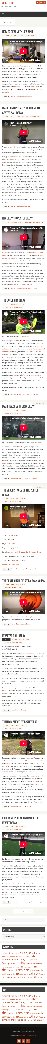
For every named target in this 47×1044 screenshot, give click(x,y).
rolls (40, 970)
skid (27, 375)
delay (22, 96)
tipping (42, 974)
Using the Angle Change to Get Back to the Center (24, 552)
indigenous (25, 902)
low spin (27, 96)
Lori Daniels (6, 253)
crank (12, 963)
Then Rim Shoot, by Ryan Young (19, 722)
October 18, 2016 (17, 304)
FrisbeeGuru (8, 3)
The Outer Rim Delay (13, 300)
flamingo (5, 967)
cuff (15, 963)
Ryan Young (21, 66)
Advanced (7, 307)
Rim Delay (11, 544)
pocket (7, 92)
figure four (38, 963)
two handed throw (22, 157)
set (42, 69)
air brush (7, 772)
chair (26, 960)
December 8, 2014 (17, 827)
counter (16, 160)
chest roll (33, 959)
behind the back (16, 957)
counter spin (35, 87)
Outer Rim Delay (24, 337)
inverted (25, 653)
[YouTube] (37, 2)
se (14, 266)
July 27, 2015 (24, 640)
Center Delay (15, 96)
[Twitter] (41, 2)
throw (4, 162)
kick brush (24, 967)
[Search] (42, 920)
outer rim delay (27, 395)
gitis (10, 967)
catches (6, 959)
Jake (7, 35)
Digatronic (5, 895)
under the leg (16, 977)
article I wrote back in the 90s (22, 284)
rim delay (15, 184)
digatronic (18, 902)
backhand (5, 957)
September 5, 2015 (18, 499)
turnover (6, 977)
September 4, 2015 (18, 584)
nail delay (27, 206)
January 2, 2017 (17, 222)
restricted (38, 375)
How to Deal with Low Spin (17, 32)
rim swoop (35, 970)
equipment (31, 963)
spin (23, 974)
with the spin (33, 478)
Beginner (25, 117)
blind (25, 957)
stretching (28, 974)
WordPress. (32, 1036)
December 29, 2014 (18, 726)
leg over (30, 967)
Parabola (22, 1036)
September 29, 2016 (18, 410)
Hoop (13, 967)
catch (18, 71)
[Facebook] (44, 2)
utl (25, 977)
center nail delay (10, 147)
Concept (6, 963)
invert (17, 710)
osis (11, 970)
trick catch (5, 766)
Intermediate (30, 35)
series (13, 974)
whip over (29, 977)
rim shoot (30, 758)
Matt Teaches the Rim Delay (18, 406)
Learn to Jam (35, 117)
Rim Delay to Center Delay (17, 218)
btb (28, 957)
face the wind (15, 349)
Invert (25, 859)
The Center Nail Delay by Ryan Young (23, 581)
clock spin (16, 87)
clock (10, 160)
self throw (6, 974)
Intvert (32, 902)
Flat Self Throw (13, 535)
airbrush (15, 375)
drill (27, 963)
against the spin (11, 953)
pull (15, 970)
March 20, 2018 (17, 35)
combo (39, 960)
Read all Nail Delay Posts (10, 565)
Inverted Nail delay (13, 636)
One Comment (40, 403)
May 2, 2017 (15, 117)
